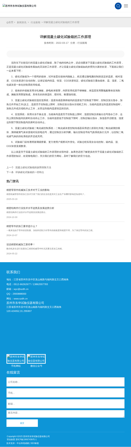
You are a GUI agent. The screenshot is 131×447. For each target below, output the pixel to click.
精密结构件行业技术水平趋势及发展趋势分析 (30, 208)
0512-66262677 (22, 284)
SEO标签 (35, 443)
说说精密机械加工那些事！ (20, 244)
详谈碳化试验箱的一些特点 (29, 172)
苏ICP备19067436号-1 (26, 439)
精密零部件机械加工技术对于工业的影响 (27, 190)
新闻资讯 (21, 22)
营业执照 (11, 439)
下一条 (10, 172)
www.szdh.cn (21, 298)
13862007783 (40, 284)
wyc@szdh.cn (21, 289)
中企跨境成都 (23, 443)
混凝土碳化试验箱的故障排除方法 (33, 167)
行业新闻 (35, 22)
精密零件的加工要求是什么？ (22, 226)
